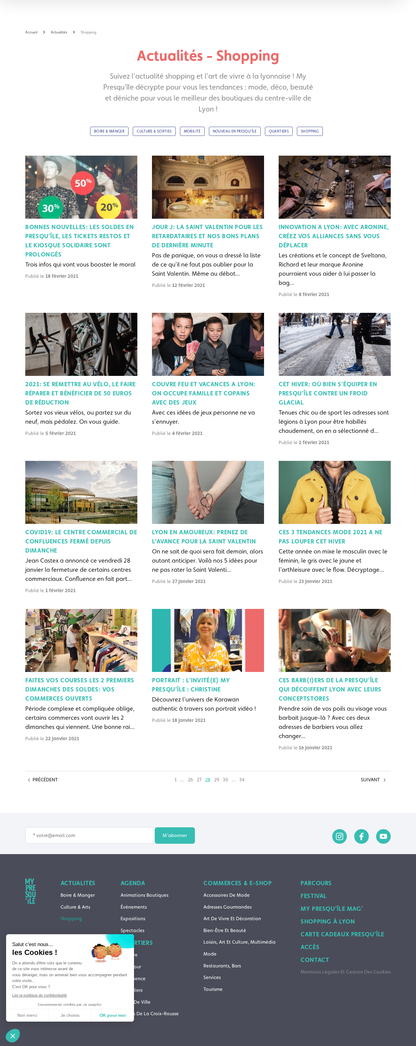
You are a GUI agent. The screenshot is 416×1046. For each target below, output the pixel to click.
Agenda (133, 883)
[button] (12, 1035)
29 (216, 780)
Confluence (133, 978)
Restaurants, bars (222, 966)
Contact (315, 959)
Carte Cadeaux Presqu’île (342, 934)
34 (242, 780)
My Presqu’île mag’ (332, 908)
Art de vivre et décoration (232, 918)
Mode (210, 954)
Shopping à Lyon (328, 921)
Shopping (71, 918)
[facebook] (361, 836)
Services (212, 977)
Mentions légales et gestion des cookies (346, 972)
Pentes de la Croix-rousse (150, 1013)
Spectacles (132, 930)
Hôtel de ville (135, 1002)
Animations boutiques (144, 895)
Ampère (129, 955)
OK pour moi (113, 1015)
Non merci (27, 1015)
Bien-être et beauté (224, 930)
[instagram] (339, 836)
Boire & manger (78, 895)
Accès (310, 947)
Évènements (134, 907)
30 (225, 780)
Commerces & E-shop (237, 883)
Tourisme (213, 989)
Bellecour (131, 967)
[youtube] (383, 836)
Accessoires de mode (226, 895)
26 (190, 780)
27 (199, 780)
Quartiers (137, 942)
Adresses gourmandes (227, 907)
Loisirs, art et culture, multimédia (239, 942)
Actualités (78, 883)
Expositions (133, 918)
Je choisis (70, 1015)
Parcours (316, 883)
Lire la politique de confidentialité (39, 995)
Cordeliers (132, 990)
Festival (314, 895)
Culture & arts (75, 907)
